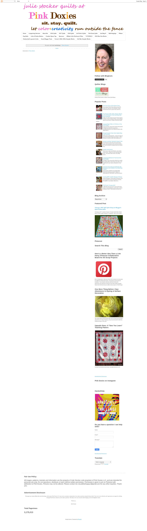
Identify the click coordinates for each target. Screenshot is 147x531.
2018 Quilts (71, 33)
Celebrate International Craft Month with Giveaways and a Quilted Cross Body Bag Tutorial (112, 168)
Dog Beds (25, 36)
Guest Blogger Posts (46, 39)
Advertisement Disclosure (101, 376)
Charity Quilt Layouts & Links (30, 39)
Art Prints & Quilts (81, 33)
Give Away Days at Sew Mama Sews (111, 105)
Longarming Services (34, 33)
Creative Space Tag (51, 36)
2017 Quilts (62, 33)
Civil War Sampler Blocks (83, 39)
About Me (45, 33)
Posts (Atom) (32, 51)
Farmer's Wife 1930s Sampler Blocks (65, 39)
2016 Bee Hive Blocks (101, 36)
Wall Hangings (112, 33)
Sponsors (61, 36)
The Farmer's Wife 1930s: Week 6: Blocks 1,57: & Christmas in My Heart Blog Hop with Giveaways (112, 115)
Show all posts (65, 45)
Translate (106, 464)
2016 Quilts (53, 33)
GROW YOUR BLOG (108, 149)
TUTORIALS (89, 36)
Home (24, 33)
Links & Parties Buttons (37, 36)
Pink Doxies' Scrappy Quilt (109, 185)
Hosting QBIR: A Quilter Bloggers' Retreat (112, 177)
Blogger (79, 519)
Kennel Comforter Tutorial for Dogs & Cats (112, 141)
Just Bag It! (103, 33)
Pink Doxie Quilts (92, 33)
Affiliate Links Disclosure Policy (75, 36)
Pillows (120, 33)
